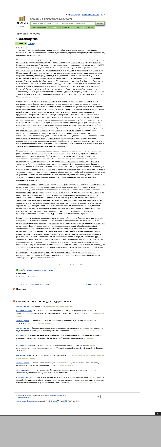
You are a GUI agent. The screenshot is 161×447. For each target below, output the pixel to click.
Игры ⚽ (89, 27)
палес (33, 276)
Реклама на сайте (60, 395)
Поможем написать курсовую (40, 270)
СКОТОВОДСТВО (24, 311)
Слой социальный (93, 284)
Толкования (54, 27)
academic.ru (22, 26)
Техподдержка (49, 395)
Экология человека (39, 27)
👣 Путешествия (23, 397)
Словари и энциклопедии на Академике (51, 19)
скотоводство (22, 306)
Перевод (31, 44)
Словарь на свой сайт (90, 14)
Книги (78, 27)
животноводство (23, 276)
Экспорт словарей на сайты (25, 401)
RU (102, 14)
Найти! (100, 24)
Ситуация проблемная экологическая (35, 284)
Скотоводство (22, 370)
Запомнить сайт (74, 14)
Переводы (66, 27)
